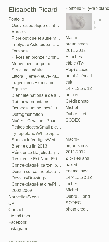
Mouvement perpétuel (32, 63)
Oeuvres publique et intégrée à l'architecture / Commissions (36, 25)
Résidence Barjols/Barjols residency (36, 152)
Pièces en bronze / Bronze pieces (36, 57)
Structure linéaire (28, 70)
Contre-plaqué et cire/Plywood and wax (36, 184)
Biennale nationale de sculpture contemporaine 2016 (36, 95)
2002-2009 (22, 190)
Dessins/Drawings (29, 178)
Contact (15, 209)
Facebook (17, 222)
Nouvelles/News (23, 197)
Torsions (20, 51)
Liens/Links (19, 216)
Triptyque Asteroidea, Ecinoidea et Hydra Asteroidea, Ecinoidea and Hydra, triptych (36, 44)
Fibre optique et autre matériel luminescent (36, 38)
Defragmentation (27, 114)
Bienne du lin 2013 (29, 146)
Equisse (19, 89)
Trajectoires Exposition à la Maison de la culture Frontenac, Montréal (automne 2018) (36, 82)
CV (11, 203)
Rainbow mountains (30, 101)
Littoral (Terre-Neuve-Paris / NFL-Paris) (36, 76)
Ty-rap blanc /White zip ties (36, 133)
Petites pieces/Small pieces (36, 127)
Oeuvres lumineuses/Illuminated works (36, 108)
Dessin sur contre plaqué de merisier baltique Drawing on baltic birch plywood (36, 171)
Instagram (17, 228)
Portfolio (16, 19)
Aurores (19, 32)
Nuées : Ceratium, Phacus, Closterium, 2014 (36, 120)
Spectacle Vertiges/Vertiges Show (36, 140)
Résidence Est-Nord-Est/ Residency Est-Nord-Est (36, 159)
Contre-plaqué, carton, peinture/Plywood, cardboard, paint (36, 165)
